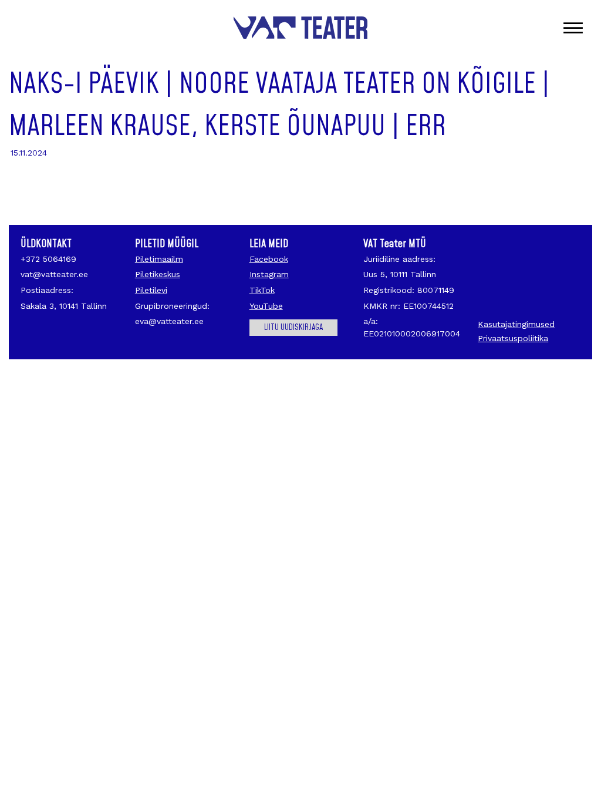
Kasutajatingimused (516, 324)
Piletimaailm (159, 259)
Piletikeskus (157, 274)
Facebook (268, 259)
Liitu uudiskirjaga (293, 327)
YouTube (266, 306)
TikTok (262, 290)
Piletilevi (151, 290)
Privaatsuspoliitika (513, 338)
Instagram (269, 274)
